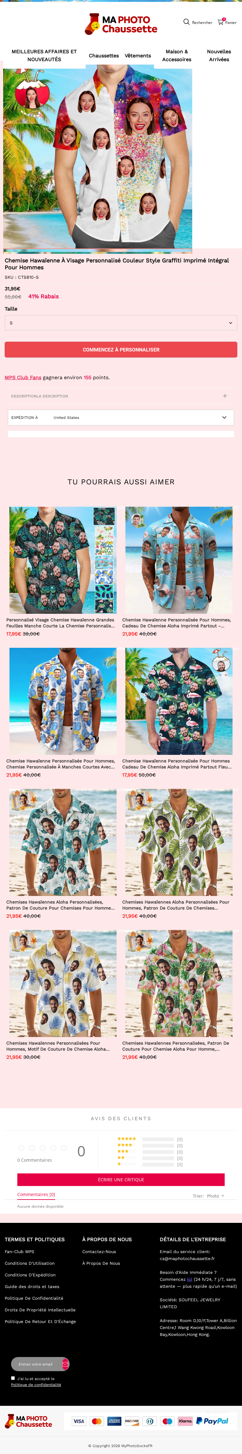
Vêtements (138, 56)
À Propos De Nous (101, 1263)
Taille (11, 309)
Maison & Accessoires (176, 55)
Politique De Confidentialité (34, 1298)
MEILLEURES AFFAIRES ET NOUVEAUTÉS (44, 55)
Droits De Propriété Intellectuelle (40, 1309)
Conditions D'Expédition (30, 1274)
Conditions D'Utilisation (30, 1263)
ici (189, 1279)
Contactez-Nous (99, 1251)
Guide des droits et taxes (32, 1286)
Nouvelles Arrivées (219, 55)
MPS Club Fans (23, 377)
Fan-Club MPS (19, 1251)
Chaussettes (104, 56)
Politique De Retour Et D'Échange (40, 1321)
